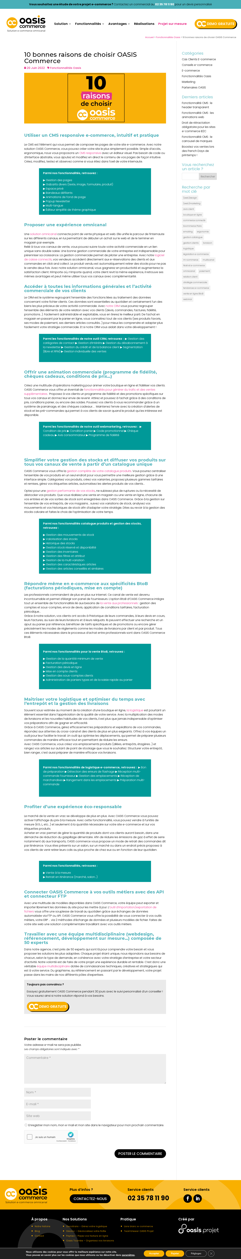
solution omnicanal (43, 234)
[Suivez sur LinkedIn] (197, 1198)
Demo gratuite (220, 23)
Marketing (188, 82)
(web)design (190, 197)
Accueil (149, 37)
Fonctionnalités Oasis (168, 37)
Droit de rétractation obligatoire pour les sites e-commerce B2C (198, 127)
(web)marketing (191, 203)
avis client (188, 209)
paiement (204, 271)
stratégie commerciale (195, 282)
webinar (187, 299)
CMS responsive (90, 153)
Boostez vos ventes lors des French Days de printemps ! (198, 151)
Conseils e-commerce (197, 65)
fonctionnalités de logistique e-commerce (89, 767)
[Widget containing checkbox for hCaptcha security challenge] (50, 1137)
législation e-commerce (196, 254)
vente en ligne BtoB (193, 293)
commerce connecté (194, 220)
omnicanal (189, 271)
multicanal (208, 259)
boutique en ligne (192, 214)
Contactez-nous (90, 1198)
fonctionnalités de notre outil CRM (81, 339)
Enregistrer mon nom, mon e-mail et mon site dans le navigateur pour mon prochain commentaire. (96, 1125)
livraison (207, 242)
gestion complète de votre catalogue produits (99, 471)
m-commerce (190, 259)
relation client (190, 276)
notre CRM (113, 306)
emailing (188, 231)
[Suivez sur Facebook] (187, 1198)
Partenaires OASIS (194, 87)
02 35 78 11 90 (164, 4)
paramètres (128, 1255)
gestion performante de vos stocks (71, 491)
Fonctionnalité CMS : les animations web (198, 115)
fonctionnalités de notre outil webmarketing (89, 427)
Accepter (154, 1253)
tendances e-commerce (196, 287)
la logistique (135, 710)
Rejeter (175, 1253)
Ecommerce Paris (192, 225)
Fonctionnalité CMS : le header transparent (197, 105)
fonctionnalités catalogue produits (83, 524)
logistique (188, 248)
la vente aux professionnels (119, 603)
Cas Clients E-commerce (199, 59)
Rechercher (208, 176)
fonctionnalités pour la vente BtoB (83, 652)
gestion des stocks (127, 524)
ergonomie (203, 231)
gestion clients (191, 242)
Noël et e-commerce (194, 265)
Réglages (196, 1253)
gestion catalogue (193, 237)
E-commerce (191, 71)
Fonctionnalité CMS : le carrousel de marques (197, 139)
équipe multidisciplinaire (53, 966)
